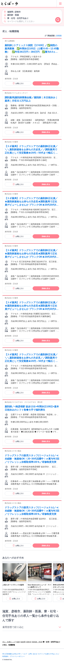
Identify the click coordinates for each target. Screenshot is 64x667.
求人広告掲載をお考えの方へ (12, 654)
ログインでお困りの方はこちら (48, 654)
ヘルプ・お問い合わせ (29, 654)
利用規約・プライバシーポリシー (13, 656)
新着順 (59, 36)
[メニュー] (60, 3)
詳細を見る (46, 83)
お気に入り (19, 83)
